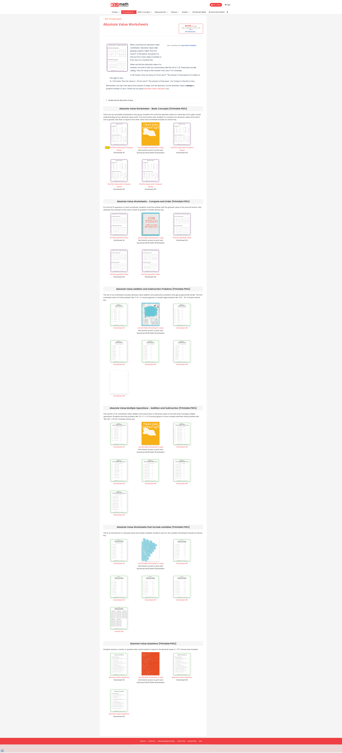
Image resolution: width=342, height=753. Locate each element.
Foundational (128, 12)
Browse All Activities (217, 12)
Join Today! (217, 5)
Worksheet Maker (199, 12)
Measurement (160, 12)
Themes (174, 12)
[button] (227, 12)
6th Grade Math (113, 18)
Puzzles (185, 12)
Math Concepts (144, 12)
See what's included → (189, 45)
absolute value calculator (154, 88)
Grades (115, 12)
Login (228, 5)
